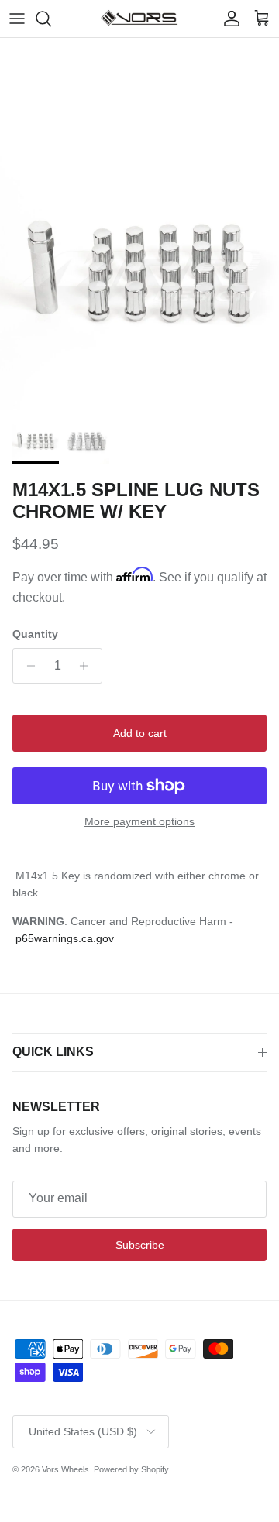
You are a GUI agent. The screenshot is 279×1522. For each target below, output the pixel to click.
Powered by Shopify (131, 1469)
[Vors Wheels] (139, 18)
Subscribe (139, 1245)
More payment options (139, 821)
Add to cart (140, 733)
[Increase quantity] (88, 666)
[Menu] (17, 19)
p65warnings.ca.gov (65, 938)
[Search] (51, 19)
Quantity (35, 634)
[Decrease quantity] (26, 666)
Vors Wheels (65, 1469)
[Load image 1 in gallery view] (139, 270)
